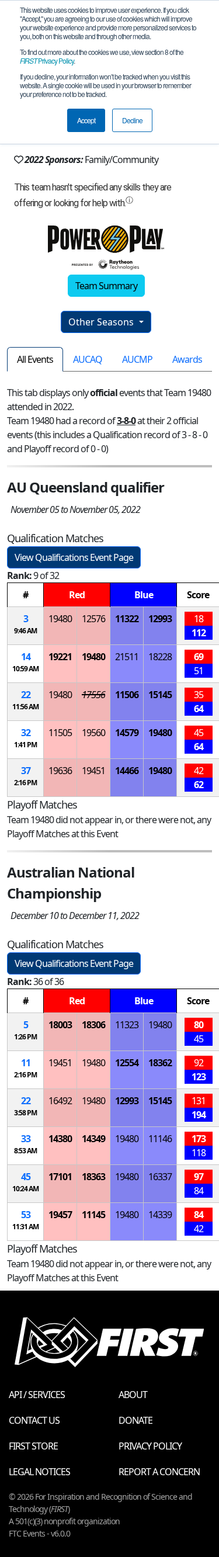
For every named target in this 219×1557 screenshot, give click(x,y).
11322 (126, 618)
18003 (60, 1024)
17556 (93, 694)
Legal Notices (39, 1471)
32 (25, 732)
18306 (93, 1024)
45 (25, 1176)
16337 (160, 1176)
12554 (126, 1062)
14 (25, 656)
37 (25, 770)
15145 (160, 694)
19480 (60, 618)
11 (25, 1062)
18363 (93, 1176)
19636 (60, 770)
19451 (93, 770)
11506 (126, 694)
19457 (60, 1214)
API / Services (37, 1394)
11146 (160, 1138)
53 (25, 1214)
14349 (93, 1138)
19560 (93, 732)
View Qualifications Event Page (74, 557)
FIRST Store (33, 1446)
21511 (126, 656)
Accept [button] (86, 120)
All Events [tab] (35, 359)
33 (25, 1138)
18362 (160, 1062)
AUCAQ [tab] (87, 359)
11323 (126, 1024)
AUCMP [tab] (137, 359)
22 (25, 694)
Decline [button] (132, 120)
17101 (60, 1176)
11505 (60, 732)
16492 (60, 1100)
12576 (93, 618)
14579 (126, 732)
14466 (126, 770)
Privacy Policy (47, 60)
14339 (160, 1214)
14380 (60, 1138)
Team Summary (106, 285)
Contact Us (34, 1420)
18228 (160, 656)
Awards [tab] (187, 359)
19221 (60, 656)
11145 (93, 1214)
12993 (160, 618)
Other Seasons (102, 321)
